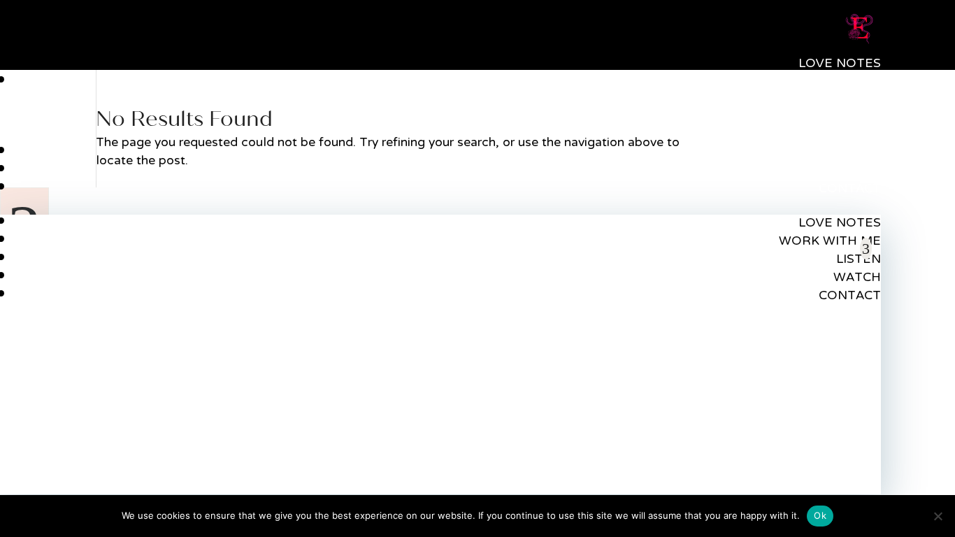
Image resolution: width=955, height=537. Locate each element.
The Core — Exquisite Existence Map (771, 107)
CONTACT (850, 189)
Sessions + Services (824, 125)
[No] (938, 516)
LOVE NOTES (839, 64)
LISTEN (858, 152)
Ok (820, 515)
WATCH (857, 171)
